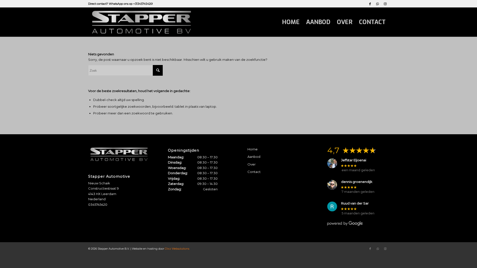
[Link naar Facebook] (370, 3)
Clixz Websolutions (177, 248)
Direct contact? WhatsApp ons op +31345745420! (120, 3)
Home (252, 149)
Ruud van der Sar (355, 203)
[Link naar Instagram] (385, 3)
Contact (254, 172)
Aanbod (253, 157)
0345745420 (97, 204)
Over (251, 164)
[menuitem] (291, 22)
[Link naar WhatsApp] (377, 3)
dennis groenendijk (356, 182)
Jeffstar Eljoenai (353, 160)
